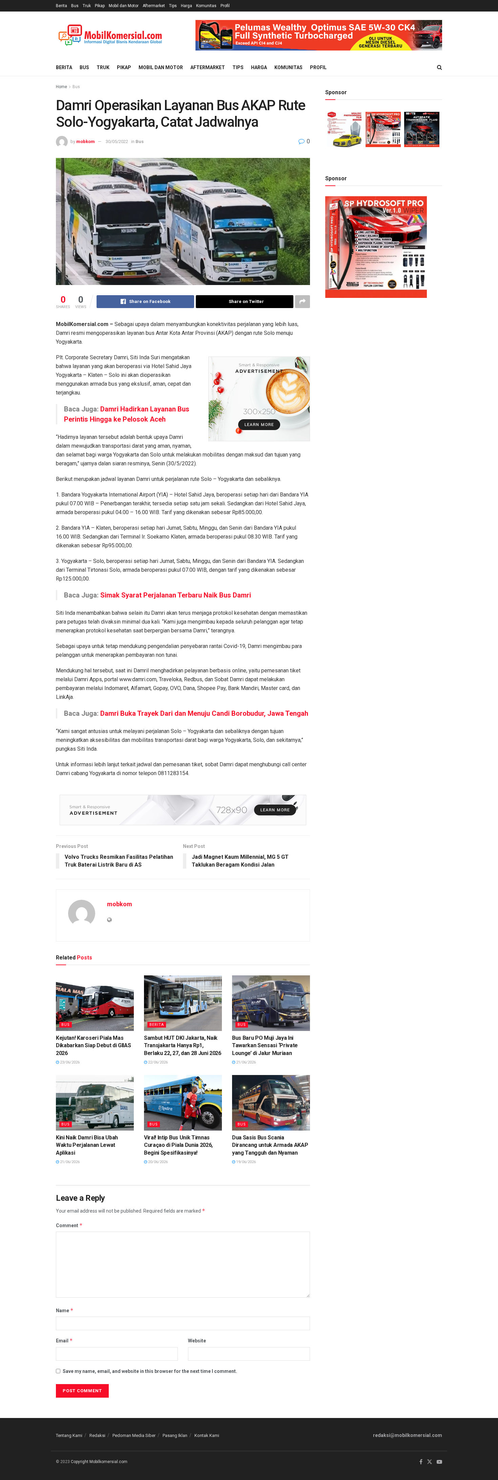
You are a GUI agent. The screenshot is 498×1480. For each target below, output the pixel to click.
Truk (87, 5)
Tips (173, 5)
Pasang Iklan (175, 1435)
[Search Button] (439, 67)
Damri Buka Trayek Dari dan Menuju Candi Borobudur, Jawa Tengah (204, 713)
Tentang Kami (69, 1435)
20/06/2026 (157, 1162)
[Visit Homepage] (110, 35)
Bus (75, 5)
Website (197, 1340)
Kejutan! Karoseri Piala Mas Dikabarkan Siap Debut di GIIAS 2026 (93, 1045)
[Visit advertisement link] (318, 35)
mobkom (85, 141)
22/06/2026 (157, 1062)
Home (61, 86)
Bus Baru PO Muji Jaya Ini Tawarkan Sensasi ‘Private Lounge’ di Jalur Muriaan (265, 1045)
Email (64, 1340)
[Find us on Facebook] (420, 1462)
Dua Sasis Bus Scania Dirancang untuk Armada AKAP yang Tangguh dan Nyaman (270, 1145)
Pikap (100, 5)
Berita (61, 5)
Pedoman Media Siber (133, 1435)
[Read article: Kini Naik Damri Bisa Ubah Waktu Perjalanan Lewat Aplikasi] (95, 1103)
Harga (186, 5)
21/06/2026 (245, 1062)
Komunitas (206, 5)
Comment (69, 1225)
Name (65, 1310)
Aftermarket (154, 5)
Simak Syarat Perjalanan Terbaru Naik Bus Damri (175, 595)
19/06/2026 (245, 1162)
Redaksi (97, 1435)
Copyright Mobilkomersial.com (99, 1461)
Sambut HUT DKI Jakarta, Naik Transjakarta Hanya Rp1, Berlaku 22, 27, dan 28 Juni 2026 (182, 1045)
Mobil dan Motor (124, 5)
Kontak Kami (206, 1435)
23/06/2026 (69, 1062)
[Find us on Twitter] (429, 1462)
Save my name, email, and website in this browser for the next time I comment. (150, 1371)
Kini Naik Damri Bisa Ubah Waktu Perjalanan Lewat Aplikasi (87, 1145)
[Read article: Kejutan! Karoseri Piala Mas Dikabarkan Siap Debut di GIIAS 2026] (95, 1003)
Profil (225, 5)
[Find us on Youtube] (439, 1462)
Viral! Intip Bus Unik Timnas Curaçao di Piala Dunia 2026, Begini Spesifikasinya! (178, 1145)
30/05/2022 (117, 141)
